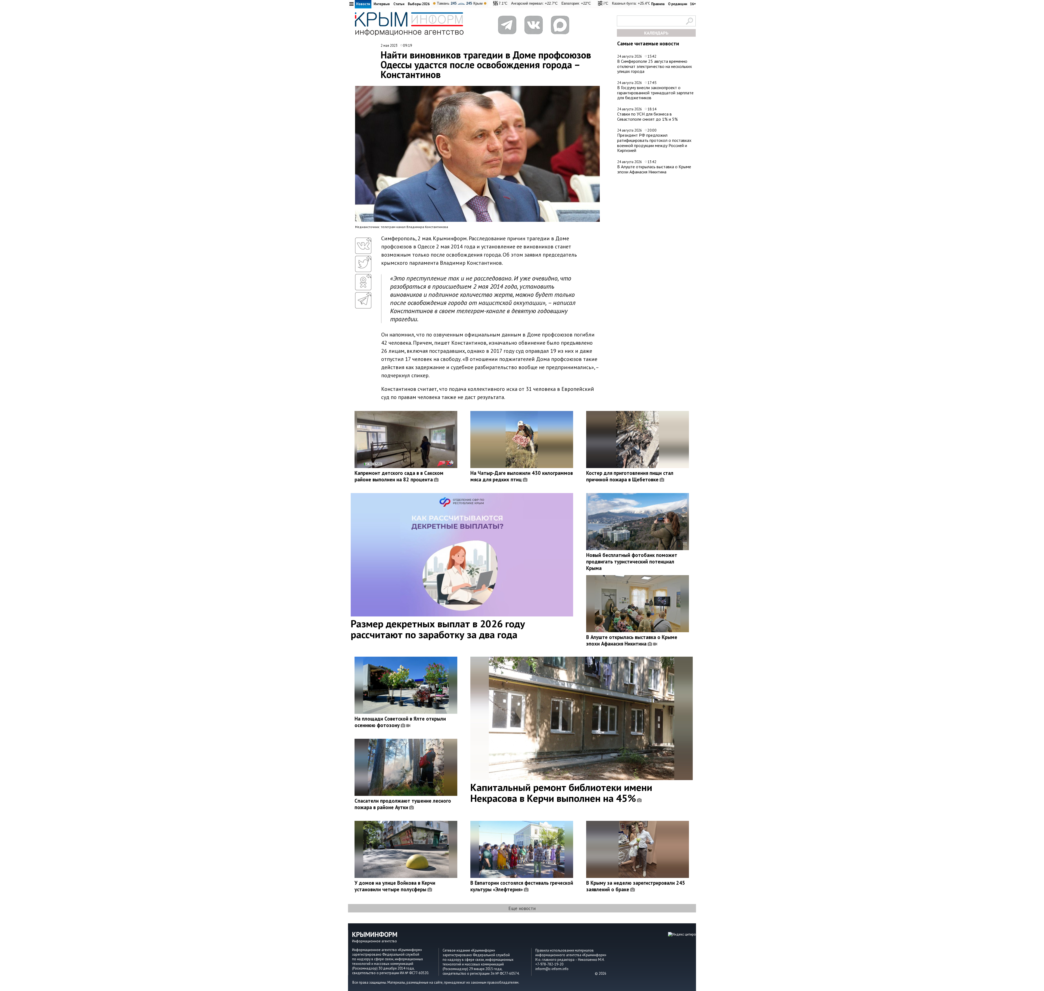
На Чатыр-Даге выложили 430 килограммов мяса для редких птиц (521, 476)
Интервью (382, 4)
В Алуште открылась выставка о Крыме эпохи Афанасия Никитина (654, 169)
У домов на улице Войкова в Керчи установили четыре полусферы (395, 886)
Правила (657, 4)
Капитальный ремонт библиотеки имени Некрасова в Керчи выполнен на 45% (561, 793)
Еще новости (522, 908)
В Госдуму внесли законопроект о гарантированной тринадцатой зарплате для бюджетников (655, 92)
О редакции (677, 4)
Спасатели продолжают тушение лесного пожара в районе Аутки (403, 804)
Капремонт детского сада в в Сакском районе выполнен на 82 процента (399, 476)
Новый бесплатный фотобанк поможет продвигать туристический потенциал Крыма (631, 561)
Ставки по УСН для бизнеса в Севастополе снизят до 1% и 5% (647, 116)
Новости (363, 4)
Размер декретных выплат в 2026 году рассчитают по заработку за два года (438, 629)
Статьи (398, 4)
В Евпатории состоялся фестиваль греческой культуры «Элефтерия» (521, 886)
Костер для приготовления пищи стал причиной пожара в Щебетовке (629, 476)
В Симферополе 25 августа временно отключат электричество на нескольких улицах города (654, 66)
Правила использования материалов (564, 950)
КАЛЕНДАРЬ (656, 33)
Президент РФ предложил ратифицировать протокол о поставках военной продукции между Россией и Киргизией (654, 142)
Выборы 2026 (419, 4)
